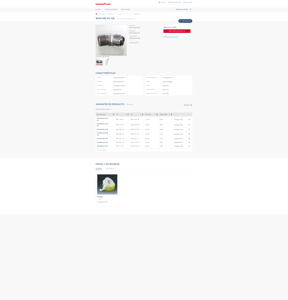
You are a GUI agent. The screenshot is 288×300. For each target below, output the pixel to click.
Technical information (111, 9)
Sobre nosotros (125, 9)
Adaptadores (102, 14)
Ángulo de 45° (121, 14)
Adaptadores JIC (111, 14)
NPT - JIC (129, 14)
